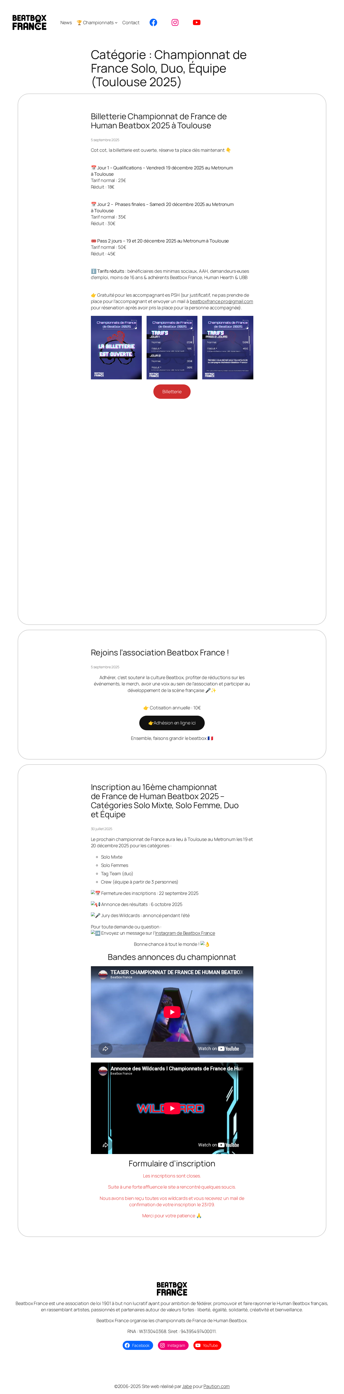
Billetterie (172, 391)
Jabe (187, 1386)
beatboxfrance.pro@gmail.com (221, 301)
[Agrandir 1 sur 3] (135, 322)
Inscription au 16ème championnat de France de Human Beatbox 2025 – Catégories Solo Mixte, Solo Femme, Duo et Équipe (165, 800)
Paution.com (216, 1386)
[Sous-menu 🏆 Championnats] (116, 22)
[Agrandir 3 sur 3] (246, 322)
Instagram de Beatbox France (185, 933)
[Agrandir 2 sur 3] (190, 322)
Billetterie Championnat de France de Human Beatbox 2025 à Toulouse (159, 121)
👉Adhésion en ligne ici (172, 723)
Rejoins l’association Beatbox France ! (160, 652)
